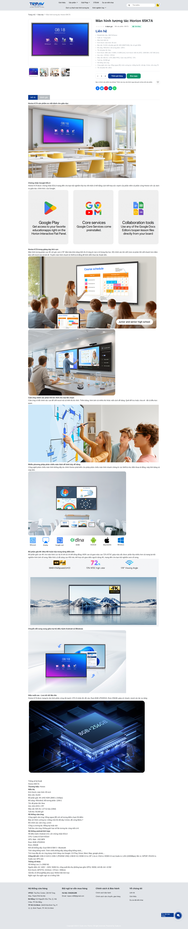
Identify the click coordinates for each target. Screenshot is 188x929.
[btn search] (129, 5)
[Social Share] (98, 88)
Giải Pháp (84, 2)
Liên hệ (132, 893)
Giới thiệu (62, 2)
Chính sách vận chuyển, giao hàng (108, 896)
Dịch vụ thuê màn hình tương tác (77, 8)
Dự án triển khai (107, 2)
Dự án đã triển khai (136, 900)
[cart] (158, 5)
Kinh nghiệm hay (98, 8)
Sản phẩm (72, 2)
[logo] (37, 5)
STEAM (96, 2)
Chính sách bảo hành (103, 893)
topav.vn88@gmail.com (75, 896)
